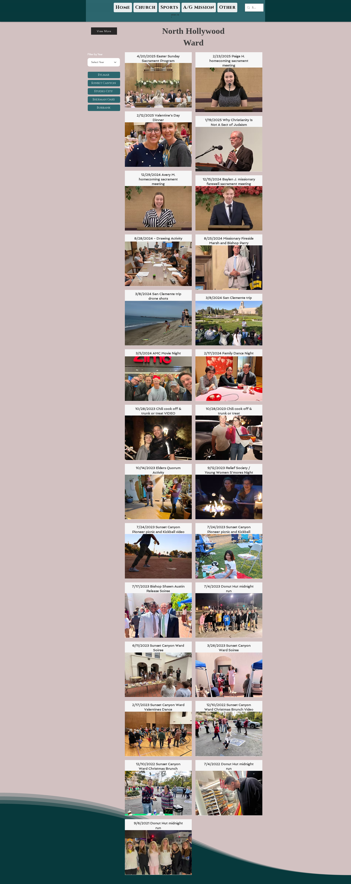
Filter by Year (95, 54)
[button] (145, 7)
